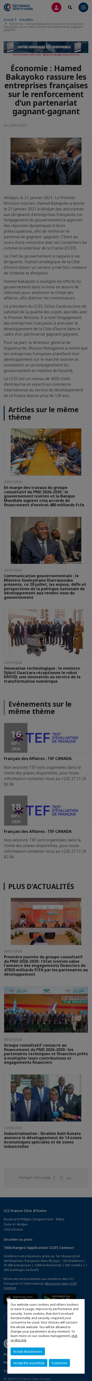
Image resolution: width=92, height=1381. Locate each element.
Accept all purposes (27, 1351)
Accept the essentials (29, 1363)
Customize (59, 1363)
